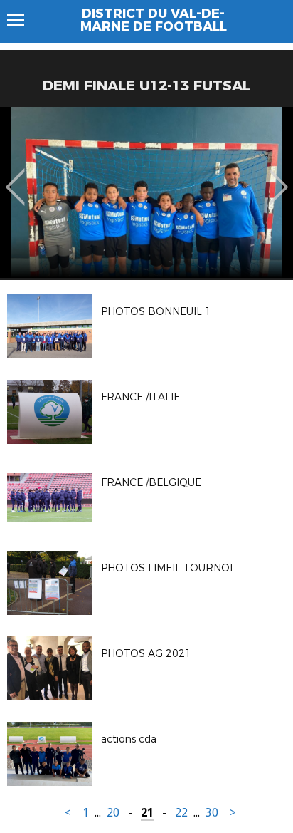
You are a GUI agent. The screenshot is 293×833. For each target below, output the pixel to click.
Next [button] (278, 176)
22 (181, 812)
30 (212, 812)
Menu (22, 20)
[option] (146, 192)
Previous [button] (15, 176)
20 (113, 812)
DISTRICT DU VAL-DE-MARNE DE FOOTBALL (153, 20)
